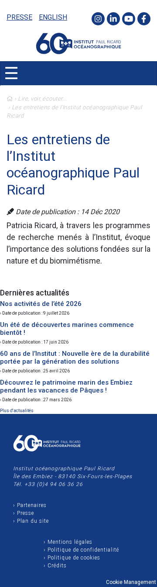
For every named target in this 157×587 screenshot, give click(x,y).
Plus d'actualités (17, 410)
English (53, 17)
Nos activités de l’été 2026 (41, 304)
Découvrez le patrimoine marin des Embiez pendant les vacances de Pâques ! (66, 386)
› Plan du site (31, 521)
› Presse (23, 513)
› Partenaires (30, 505)
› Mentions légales (68, 542)
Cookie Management (131, 582)
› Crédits (55, 566)
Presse (19, 17)
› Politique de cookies (72, 558)
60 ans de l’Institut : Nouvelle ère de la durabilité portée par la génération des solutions (75, 357)
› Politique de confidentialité (81, 550)
